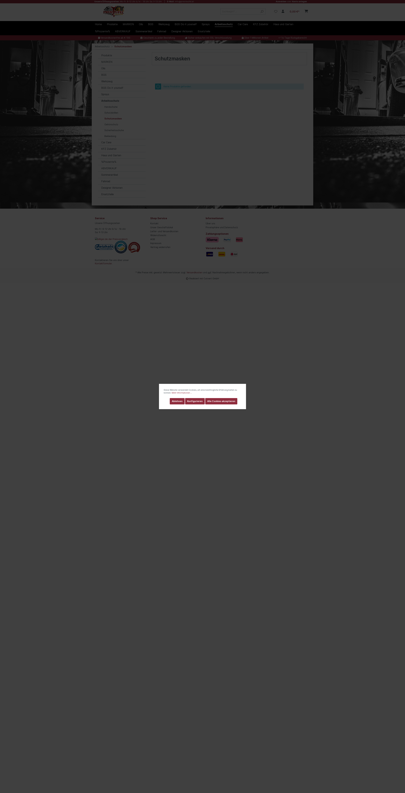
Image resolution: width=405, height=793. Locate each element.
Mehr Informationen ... (182, 393)
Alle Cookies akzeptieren (221, 401)
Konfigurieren (195, 401)
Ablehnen (177, 401)
